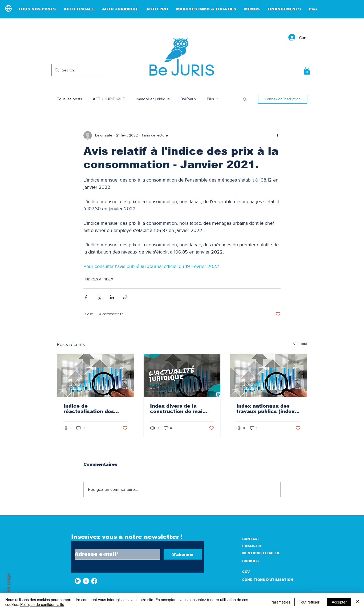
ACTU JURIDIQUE (109, 99)
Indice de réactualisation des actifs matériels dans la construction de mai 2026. (94, 408)
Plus (210, 99)
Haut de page (8, 589)
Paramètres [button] (280, 602)
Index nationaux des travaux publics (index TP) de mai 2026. (265, 408)
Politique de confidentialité (42, 604)
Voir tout (300, 343)
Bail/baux (188, 99)
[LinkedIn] (78, 581)
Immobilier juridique (153, 99)
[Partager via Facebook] (85, 297)
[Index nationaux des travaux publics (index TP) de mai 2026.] (268, 375)
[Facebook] (94, 581)
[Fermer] (357, 602)
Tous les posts (69, 99)
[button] (307, 71)
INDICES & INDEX (98, 279)
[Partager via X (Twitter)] (99, 297)
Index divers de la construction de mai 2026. (176, 408)
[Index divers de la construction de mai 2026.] (182, 375)
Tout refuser (309, 602)
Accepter (339, 602)
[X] (86, 581)
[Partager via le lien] (125, 297)
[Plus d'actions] (277, 135)
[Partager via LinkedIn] (112, 297)
